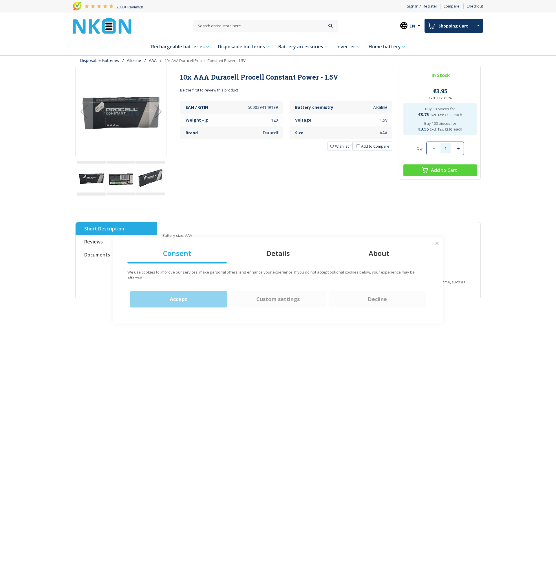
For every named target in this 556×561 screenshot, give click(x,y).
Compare (451, 6)
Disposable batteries (99, 60)
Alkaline (134, 60)
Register (430, 6)
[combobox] (266, 25)
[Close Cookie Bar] (437, 243)
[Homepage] (102, 26)
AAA (153, 60)
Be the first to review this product (209, 90)
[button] (84, 111)
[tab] (286, 77)
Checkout (475, 6)
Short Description (104, 229)
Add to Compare (375, 146)
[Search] (330, 25)
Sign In (412, 6)
